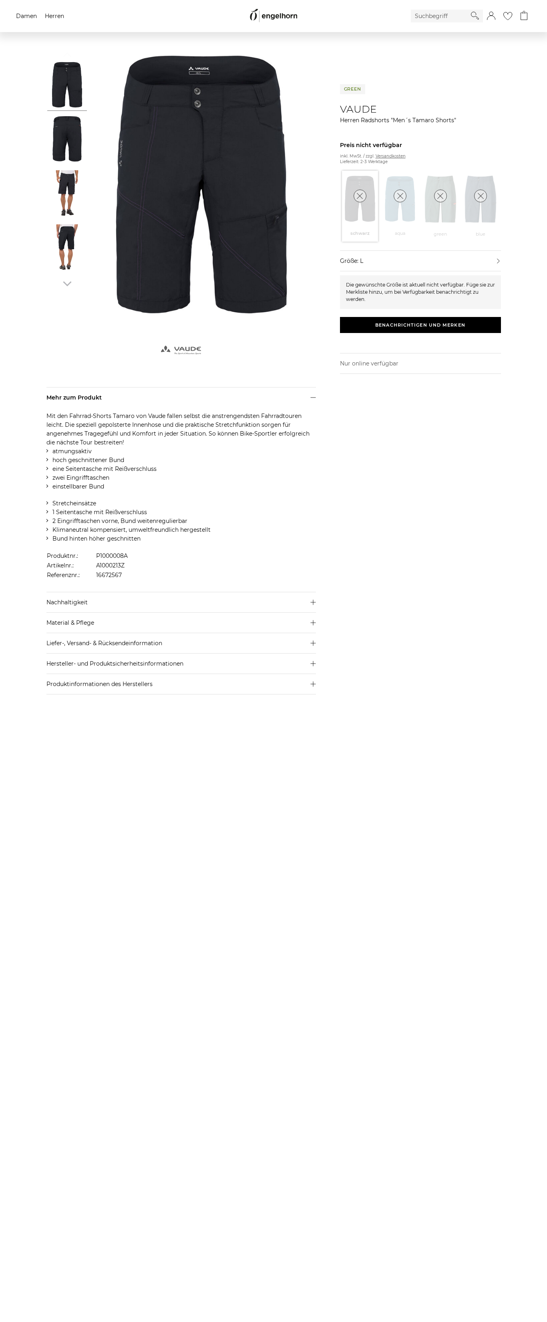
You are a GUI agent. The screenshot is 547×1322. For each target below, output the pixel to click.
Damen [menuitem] (26, 16)
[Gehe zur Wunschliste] (507, 16)
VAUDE (358, 109)
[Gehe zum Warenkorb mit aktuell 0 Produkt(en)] (524, 16)
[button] (491, 16)
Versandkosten (391, 156)
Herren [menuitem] (54, 16)
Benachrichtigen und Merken (420, 325)
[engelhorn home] (273, 15)
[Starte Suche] (475, 16)
